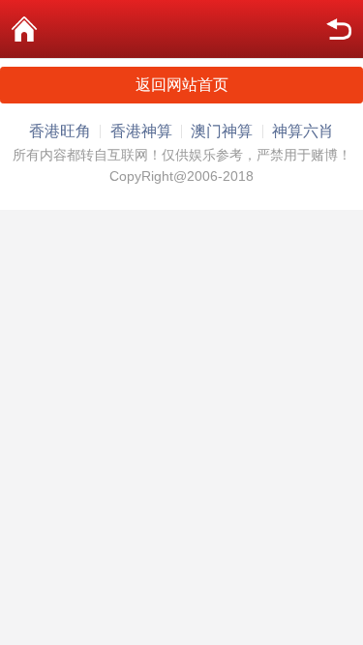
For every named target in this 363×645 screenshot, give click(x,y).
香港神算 (141, 131)
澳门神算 (222, 131)
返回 (338, 29)
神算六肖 (303, 131)
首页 (24, 29)
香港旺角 (60, 131)
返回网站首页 (182, 84)
